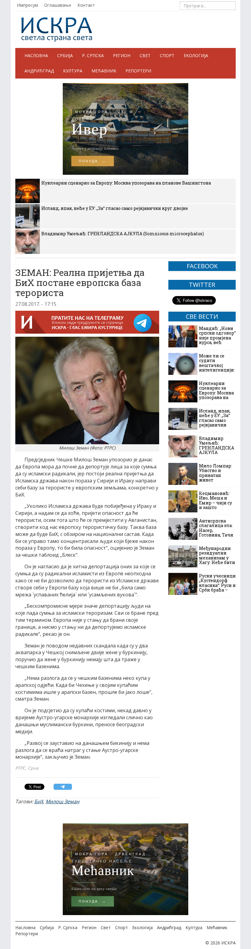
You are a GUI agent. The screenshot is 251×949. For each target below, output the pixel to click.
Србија (65, 55)
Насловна (36, 55)
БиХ (38, 801)
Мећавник (104, 71)
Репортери (138, 71)
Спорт (167, 55)
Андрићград (39, 71)
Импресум (27, 5)
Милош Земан (62, 801)
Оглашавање (57, 5)
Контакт (86, 5)
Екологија (196, 55)
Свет (145, 55)
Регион (121, 55)
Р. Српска (93, 55)
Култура (72, 71)
